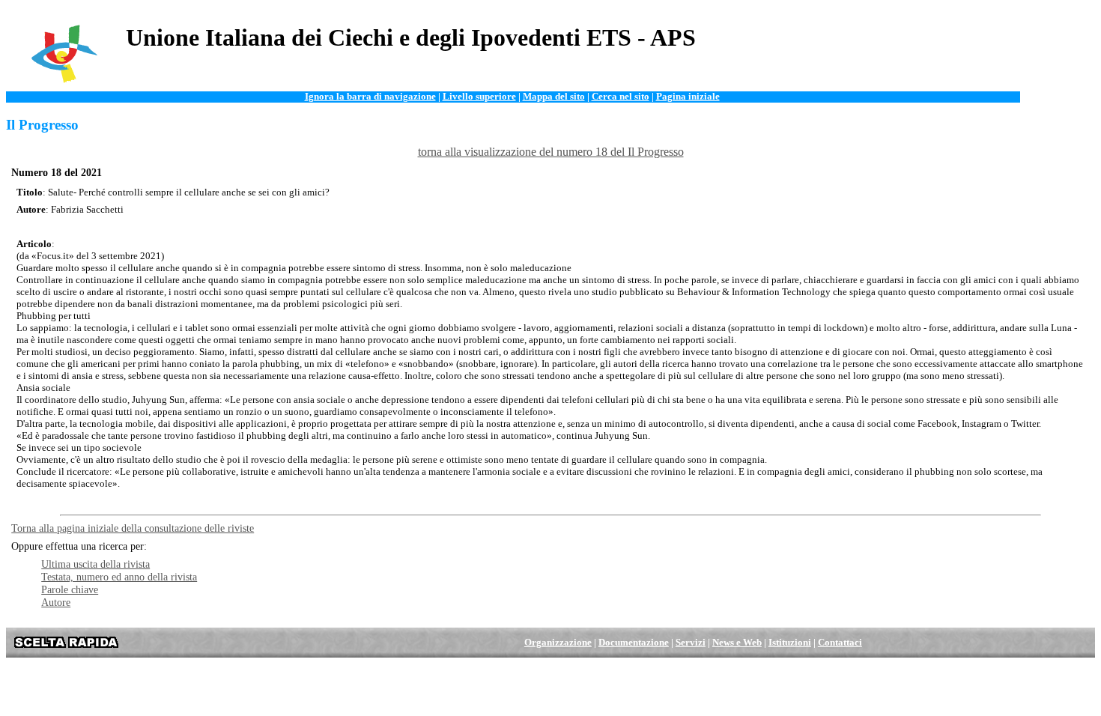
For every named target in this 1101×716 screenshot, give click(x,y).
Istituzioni (789, 642)
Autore (55, 602)
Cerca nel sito (620, 96)
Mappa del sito (554, 96)
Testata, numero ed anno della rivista (119, 577)
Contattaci (840, 642)
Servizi (691, 642)
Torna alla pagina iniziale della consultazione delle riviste (132, 528)
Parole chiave (69, 589)
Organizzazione (558, 642)
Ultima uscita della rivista (95, 564)
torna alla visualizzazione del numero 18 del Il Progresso (551, 151)
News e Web (737, 642)
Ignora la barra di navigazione (370, 96)
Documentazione (633, 642)
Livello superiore (479, 96)
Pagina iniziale (688, 96)
